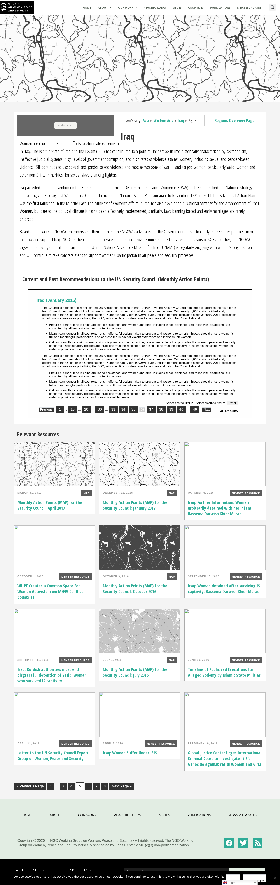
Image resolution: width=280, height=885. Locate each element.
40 (181, 409)
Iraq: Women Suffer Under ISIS (130, 753)
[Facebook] (229, 843)
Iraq (181, 120)
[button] (272, 7)
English (232, 882)
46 (195, 409)
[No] (274, 878)
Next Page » (120, 785)
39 (171, 409)
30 (100, 409)
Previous (46, 409)
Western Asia (163, 120)
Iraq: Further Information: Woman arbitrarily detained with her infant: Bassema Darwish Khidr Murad (220, 508)
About (103, 7)
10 (73, 409)
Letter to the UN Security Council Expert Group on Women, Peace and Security (53, 755)
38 (161, 409)
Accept (233, 880)
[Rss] (257, 843)
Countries (196, 7)
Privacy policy (254, 880)
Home (87, 7)
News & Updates (249, 7)
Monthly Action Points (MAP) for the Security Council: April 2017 (50, 505)
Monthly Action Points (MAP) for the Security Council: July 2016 (135, 672)
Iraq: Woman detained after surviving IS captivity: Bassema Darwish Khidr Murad (224, 588)
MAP (86, 493)
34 (123, 409)
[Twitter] (243, 843)
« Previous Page (29, 785)
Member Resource (246, 493)
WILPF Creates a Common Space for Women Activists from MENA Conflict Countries (50, 591)
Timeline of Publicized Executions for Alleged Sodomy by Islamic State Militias (224, 672)
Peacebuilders (155, 7)
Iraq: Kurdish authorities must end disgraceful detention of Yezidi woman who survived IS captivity (52, 675)
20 (86, 409)
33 (113, 409)
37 (151, 409)
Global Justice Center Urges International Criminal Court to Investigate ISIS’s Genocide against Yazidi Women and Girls (224, 758)
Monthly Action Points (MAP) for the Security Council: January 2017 (135, 505)
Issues (177, 7)
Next (207, 409)
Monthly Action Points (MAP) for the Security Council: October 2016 (135, 588)
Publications (220, 7)
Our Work (125, 7)
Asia (146, 120)
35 (133, 409)
